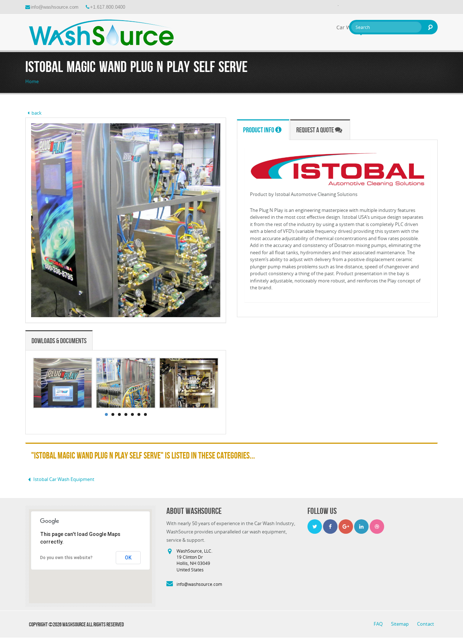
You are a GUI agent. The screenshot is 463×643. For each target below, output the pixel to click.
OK (128, 558)
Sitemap (400, 624)
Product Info (259, 130)
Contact (425, 624)
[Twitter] (314, 526)
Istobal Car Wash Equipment (63, 479)
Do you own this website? (66, 557)
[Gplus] (346, 526)
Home (32, 81)
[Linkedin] (361, 526)
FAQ (379, 624)
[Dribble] (377, 526)
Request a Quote (315, 130)
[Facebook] (330, 526)
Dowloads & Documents (58, 341)
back (36, 113)
